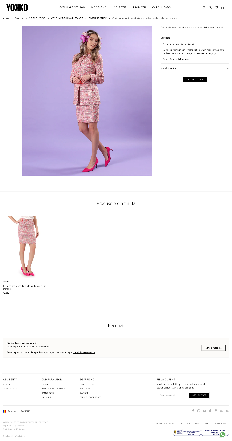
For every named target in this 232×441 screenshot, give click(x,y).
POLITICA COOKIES (190, 423)
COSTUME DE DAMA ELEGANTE (67, 18)
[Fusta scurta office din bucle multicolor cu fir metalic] (26, 247)
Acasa (6, 18)
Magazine (85, 389)
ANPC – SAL (220, 423)
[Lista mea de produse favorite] (216, 7)
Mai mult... (47, 397)
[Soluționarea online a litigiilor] (215, 432)
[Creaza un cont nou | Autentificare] (210, 7)
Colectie (120, 7)
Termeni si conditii (165, 423)
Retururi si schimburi (54, 389)
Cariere (84, 393)
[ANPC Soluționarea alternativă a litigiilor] (187, 432)
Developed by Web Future (14, 436)
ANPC (207, 423)
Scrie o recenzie (213, 348)
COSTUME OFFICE (98, 18)
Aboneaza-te (199, 395)
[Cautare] (204, 7)
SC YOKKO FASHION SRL (24, 422)
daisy (6, 281)
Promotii (139, 7)
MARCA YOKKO (87, 384)
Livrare (46, 384)
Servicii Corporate (90, 397)
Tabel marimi (10, 389)
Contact (8, 384)
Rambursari (48, 393)
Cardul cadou (162, 7)
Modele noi (99, 7)
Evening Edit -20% (72, 7)
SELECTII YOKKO (37, 18)
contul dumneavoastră (84, 352)
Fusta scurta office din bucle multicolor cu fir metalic (24, 287)
